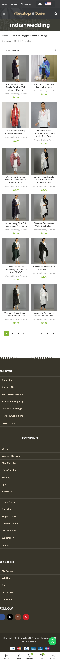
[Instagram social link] (18, 617)
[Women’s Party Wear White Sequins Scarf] (44, 297)
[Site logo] (30, 13)
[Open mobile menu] (4, 13)
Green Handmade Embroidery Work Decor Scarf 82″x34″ (16, 270)
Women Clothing (12, 93)
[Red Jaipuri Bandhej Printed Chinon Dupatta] (15, 115)
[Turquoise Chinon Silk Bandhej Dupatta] (44, 68)
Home (5, 35)
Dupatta (23, 93)
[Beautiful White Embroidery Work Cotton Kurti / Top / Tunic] (44, 115)
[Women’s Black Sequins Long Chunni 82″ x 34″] (15, 297)
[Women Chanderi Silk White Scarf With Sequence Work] (44, 161)
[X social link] (10, 617)
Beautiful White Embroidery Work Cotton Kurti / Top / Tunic (44, 133)
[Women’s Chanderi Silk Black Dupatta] (44, 251)
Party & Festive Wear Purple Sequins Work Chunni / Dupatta (16, 87)
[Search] (55, 13)
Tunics (51, 140)
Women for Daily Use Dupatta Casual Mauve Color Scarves (15, 180)
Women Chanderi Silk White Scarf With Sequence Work (44, 180)
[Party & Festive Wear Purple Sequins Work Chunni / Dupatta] (15, 68)
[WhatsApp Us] (52, 641)
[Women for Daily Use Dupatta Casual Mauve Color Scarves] (15, 161)
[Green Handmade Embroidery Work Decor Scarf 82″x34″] (15, 251)
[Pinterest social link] (26, 617)
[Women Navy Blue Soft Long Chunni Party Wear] (15, 207)
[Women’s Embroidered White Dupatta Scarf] (44, 207)
